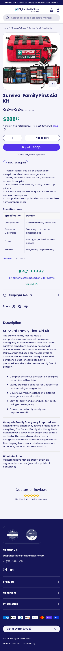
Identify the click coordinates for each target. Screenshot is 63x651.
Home (5, 28)
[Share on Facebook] (20, 306)
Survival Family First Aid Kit (40, 28)
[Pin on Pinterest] (26, 306)
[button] (58, 10)
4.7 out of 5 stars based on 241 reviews (31, 278)
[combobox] (31, 17)
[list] (31, 61)
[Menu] (5, 10)
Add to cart (42, 137)
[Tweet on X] (14, 306)
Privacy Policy (29, 643)
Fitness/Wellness (18, 28)
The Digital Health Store (20, 638)
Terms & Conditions (11, 643)
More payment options (32, 154)
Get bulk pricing (49, 2)
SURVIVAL (7, 258)
